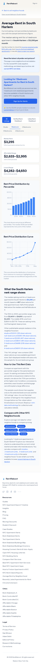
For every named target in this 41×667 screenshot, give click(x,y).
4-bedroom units (11, 454)
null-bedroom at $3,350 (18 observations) (20, 336)
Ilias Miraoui (7, 633)
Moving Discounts (10, 522)
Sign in (35, 3)
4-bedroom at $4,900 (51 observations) (19, 348)
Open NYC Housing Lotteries (14, 553)
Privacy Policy (8, 630)
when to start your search (25, 51)
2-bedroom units (11, 452)
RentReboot (12, 478)
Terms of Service (9, 626)
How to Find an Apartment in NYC (16, 569)
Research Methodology (12, 643)
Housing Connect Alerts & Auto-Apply (18, 549)
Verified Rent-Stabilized (18, 120)
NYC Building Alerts (10, 556)
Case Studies (8, 529)
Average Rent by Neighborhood (15, 576)
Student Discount (9, 525)
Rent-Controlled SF (10, 596)
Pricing (5, 515)
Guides (5, 502)
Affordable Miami (9, 606)
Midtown (21, 426)
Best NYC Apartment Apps (13, 566)
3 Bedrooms (7, 131)
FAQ (4, 518)
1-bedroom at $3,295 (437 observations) (19, 338)
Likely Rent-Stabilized (32, 120)
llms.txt (19, 491)
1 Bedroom (15, 127)
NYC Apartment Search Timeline (15, 505)
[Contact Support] (15, 492)
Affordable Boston (10, 610)
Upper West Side (11, 434)
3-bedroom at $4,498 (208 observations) (20, 343)
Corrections (7, 646)
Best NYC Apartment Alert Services (16, 563)
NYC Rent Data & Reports (12, 573)
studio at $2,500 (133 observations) (17, 333)
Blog (4, 512)
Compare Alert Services (12, 559)
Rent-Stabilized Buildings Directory (16, 546)
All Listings (6, 120)
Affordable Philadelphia (12, 616)
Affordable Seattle (10, 613)
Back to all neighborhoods (14, 10)
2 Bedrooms (26, 127)
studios (25, 449)
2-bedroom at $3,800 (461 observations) (19, 341)
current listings (9, 110)
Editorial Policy (8, 640)
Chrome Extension (10, 583)
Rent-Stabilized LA (10, 593)
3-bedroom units (25, 452)
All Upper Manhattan (27, 430)
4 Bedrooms (19, 131)
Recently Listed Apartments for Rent (17, 579)
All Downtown (10, 426)
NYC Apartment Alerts (11, 532)
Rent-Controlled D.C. (11, 599)
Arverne (23, 434)
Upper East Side (11, 430)
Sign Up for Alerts (20, 101)
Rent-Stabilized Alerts (11, 536)
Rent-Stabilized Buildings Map (14, 543)
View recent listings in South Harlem (14, 14)
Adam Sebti (7, 636)
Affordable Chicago (10, 603)
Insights (6, 508)
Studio (5, 127)
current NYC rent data (12, 69)
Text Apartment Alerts (11, 539)
